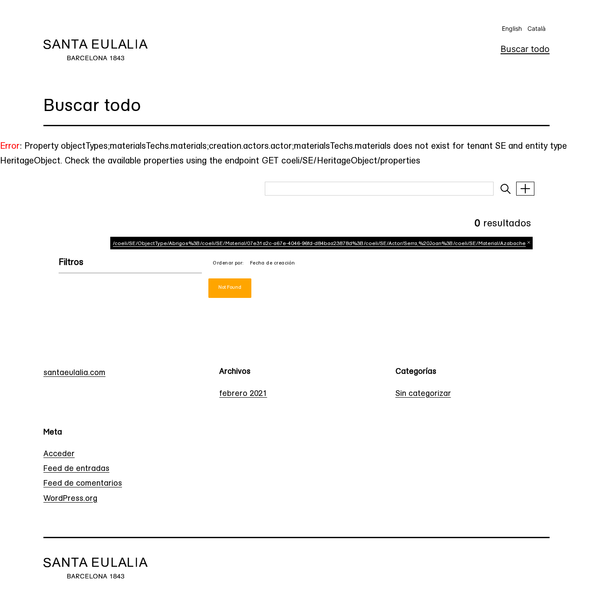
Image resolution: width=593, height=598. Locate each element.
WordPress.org (70, 499)
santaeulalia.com (74, 373)
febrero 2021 (243, 394)
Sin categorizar (423, 394)
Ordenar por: (228, 263)
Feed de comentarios (82, 484)
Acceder (59, 454)
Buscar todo (525, 49)
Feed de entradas (76, 469)
